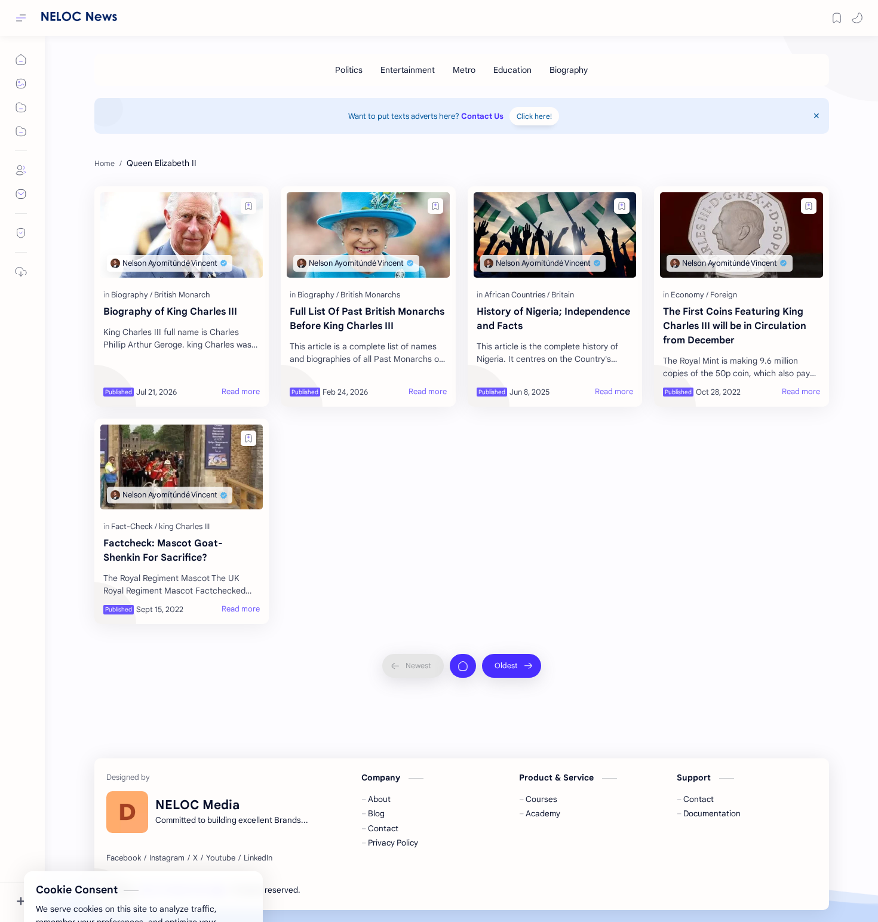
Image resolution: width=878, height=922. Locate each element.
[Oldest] (511, 666)
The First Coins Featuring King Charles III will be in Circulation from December (734, 326)
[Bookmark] (837, 18)
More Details (218, 881)
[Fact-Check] (134, 526)
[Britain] (562, 294)
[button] (857, 18)
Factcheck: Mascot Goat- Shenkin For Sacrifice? (163, 550)
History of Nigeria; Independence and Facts (553, 319)
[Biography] (568, 70)
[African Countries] (516, 294)
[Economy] (689, 294)
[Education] (512, 70)
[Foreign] (723, 294)
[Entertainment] (407, 70)
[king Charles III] (184, 526)
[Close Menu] (816, 115)
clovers (366, 890)
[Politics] (349, 70)
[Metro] (464, 70)
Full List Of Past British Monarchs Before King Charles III (367, 319)
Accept (107, 881)
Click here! (534, 116)
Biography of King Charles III (170, 312)
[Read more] (241, 391)
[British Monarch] (182, 294)
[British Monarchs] (370, 294)
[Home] (463, 666)
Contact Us (482, 116)
